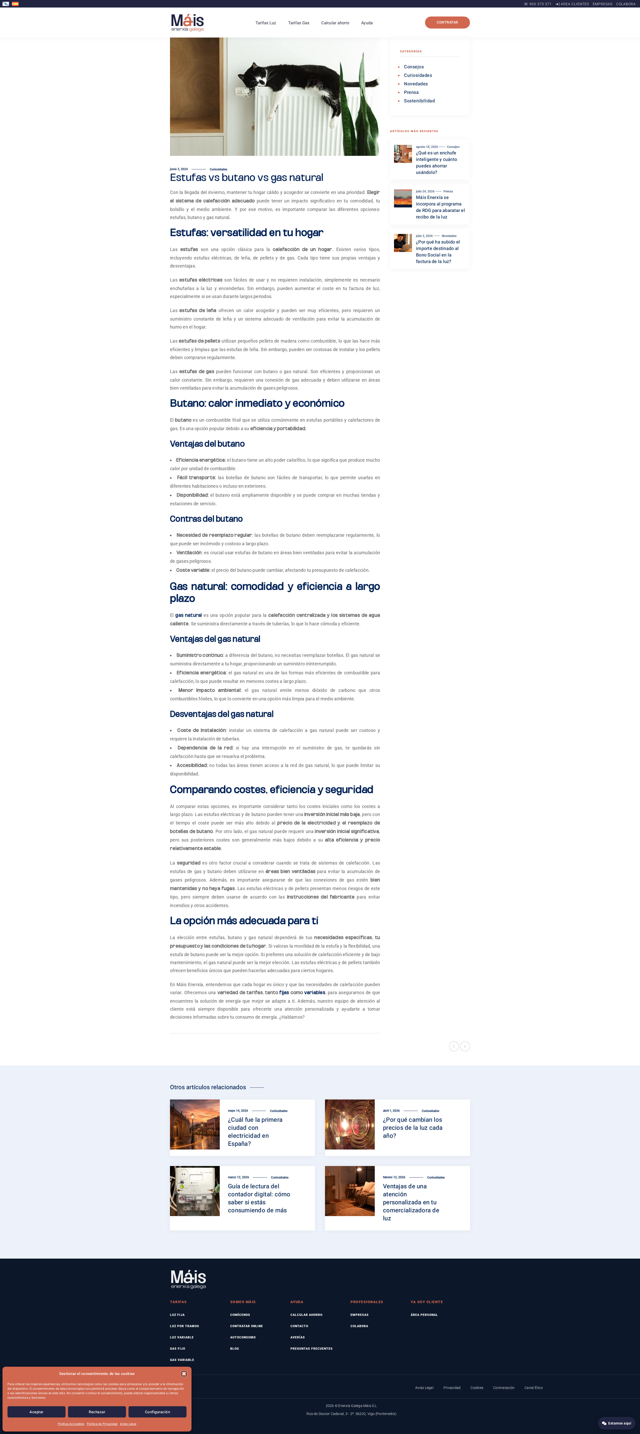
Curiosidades (218, 169)
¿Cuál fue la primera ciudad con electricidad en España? (255, 1131)
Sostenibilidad (419, 101)
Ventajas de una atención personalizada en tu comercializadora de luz (411, 1202)
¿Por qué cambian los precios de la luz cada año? (413, 1127)
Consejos (414, 67)
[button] (184, 1373)
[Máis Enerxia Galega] (187, 23)
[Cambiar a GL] (6, 3)
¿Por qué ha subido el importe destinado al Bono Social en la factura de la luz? (438, 252)
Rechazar (97, 1412)
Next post (465, 1046)
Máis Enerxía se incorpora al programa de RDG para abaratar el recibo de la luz (440, 207)
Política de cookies (71, 1424)
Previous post (454, 1046)
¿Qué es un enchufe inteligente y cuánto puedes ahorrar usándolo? (436, 163)
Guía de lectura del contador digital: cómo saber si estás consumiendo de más (259, 1198)
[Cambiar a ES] (16, 3)
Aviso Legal (128, 1424)
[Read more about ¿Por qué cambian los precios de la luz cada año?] (350, 1127)
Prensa (411, 92)
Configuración (157, 1412)
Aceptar (37, 1412)
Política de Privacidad (102, 1424)
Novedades (416, 84)
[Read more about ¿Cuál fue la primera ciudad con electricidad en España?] (195, 1127)
